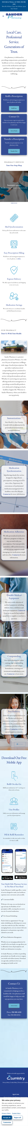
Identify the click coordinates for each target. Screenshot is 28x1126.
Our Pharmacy (16, 1097)
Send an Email (14, 1005)
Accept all (6, 1117)
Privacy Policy (6, 1082)
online (19, 259)
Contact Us (14, 116)
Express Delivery (14, 279)
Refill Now (14, 108)
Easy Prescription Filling (14, 253)
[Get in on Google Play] (7, 878)
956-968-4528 (16, 1012)
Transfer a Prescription (14, 139)
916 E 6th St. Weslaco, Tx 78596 (11, 2)
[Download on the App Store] (21, 877)
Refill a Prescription (14, 96)
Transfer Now (14, 151)
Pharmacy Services (8, 1097)
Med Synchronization (14, 226)
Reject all (17, 1117)
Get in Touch (14, 131)
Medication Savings (14, 305)
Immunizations (24, 1097)
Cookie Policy (13, 1082)
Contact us (6, 494)
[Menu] (3, 16)
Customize (7, 1122)
